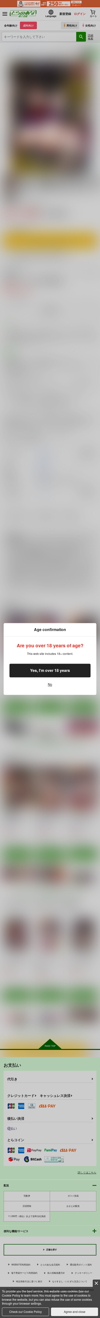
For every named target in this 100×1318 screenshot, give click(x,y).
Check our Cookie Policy (25, 1311)
